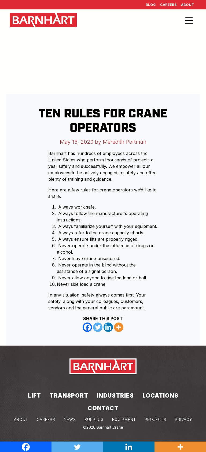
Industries (115, 395)
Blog (151, 5)
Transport (69, 395)
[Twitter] (97, 327)
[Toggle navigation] (189, 20)
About (187, 5)
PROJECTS (155, 419)
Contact (103, 408)
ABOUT (21, 419)
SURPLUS (94, 419)
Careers (168, 5)
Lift (34, 395)
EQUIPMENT (124, 419)
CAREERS (46, 419)
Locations (160, 395)
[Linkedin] (108, 327)
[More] (118, 327)
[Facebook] (87, 327)
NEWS (70, 419)
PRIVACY (183, 419)
